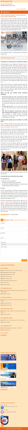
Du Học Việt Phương (6, 4)
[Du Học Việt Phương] (1, 12)
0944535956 (23, 9)
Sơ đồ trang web (4, 332)
